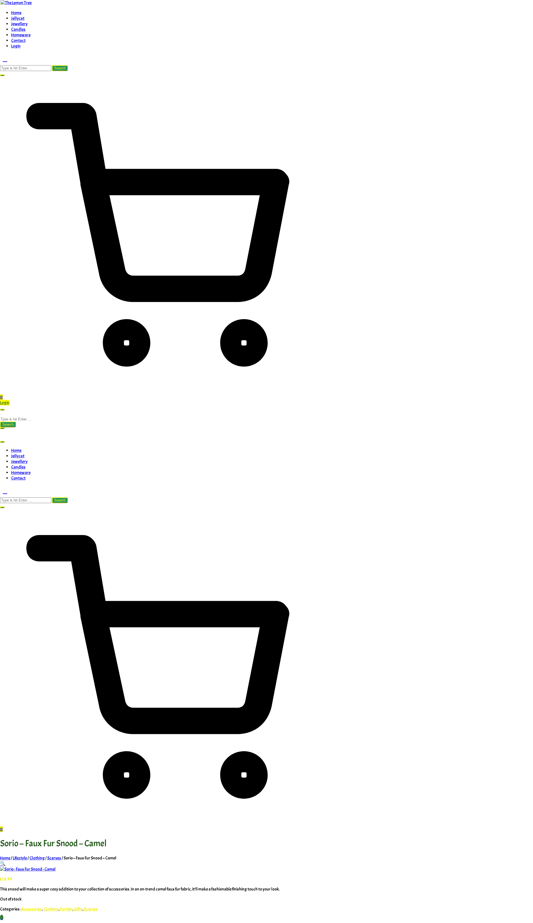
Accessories (31, 909)
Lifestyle (20, 858)
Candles (18, 29)
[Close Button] (2, 442)
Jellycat (17, 18)
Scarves (54, 858)
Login (16, 46)
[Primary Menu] (2, 409)
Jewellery (19, 24)
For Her (66, 909)
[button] (2, 75)
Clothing (37, 858)
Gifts (78, 909)
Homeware (21, 35)
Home (16, 13)
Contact (18, 40)
